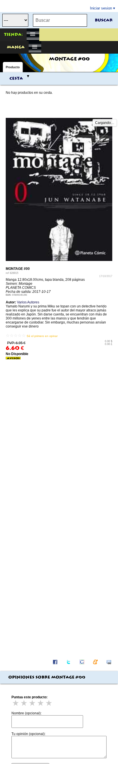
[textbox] (60, 20)
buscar (104, 20)
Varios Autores (28, 302)
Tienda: (13, 34)
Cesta (16, 78)
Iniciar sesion (101, 8)
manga (16, 47)
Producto (13, 67)
